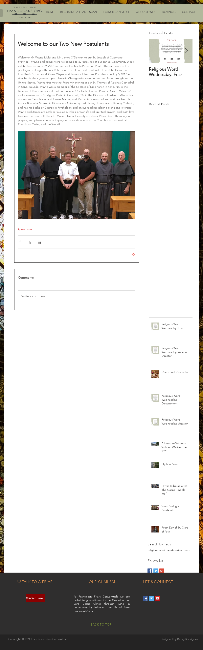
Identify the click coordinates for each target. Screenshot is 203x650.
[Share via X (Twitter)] (30, 242)
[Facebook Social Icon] (145, 598)
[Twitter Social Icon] (151, 598)
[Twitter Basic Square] (155, 570)
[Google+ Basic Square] (161, 570)
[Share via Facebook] (20, 242)
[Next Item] (186, 51)
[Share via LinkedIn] (39, 242)
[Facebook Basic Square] (149, 570)
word (187, 550)
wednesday (175, 550)
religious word (156, 550)
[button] (78, 12)
